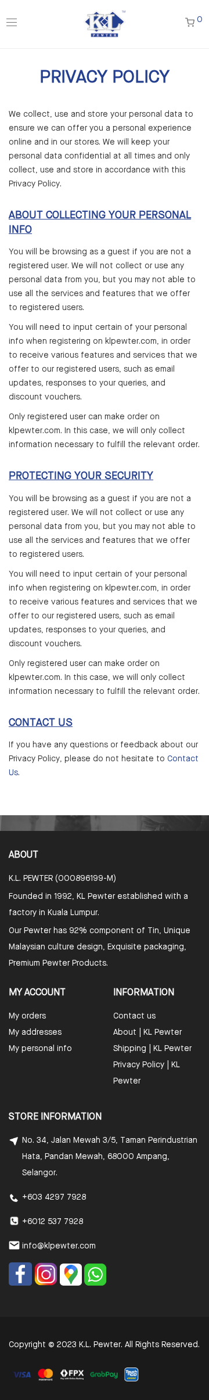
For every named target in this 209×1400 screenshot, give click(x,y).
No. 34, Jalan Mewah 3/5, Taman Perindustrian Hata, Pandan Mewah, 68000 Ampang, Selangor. (109, 1156)
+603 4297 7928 (54, 1197)
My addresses (35, 1032)
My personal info (40, 1049)
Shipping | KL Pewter (152, 1049)
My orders (27, 1016)
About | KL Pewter (147, 1032)
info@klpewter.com (59, 1246)
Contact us (134, 1016)
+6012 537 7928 (52, 1222)
